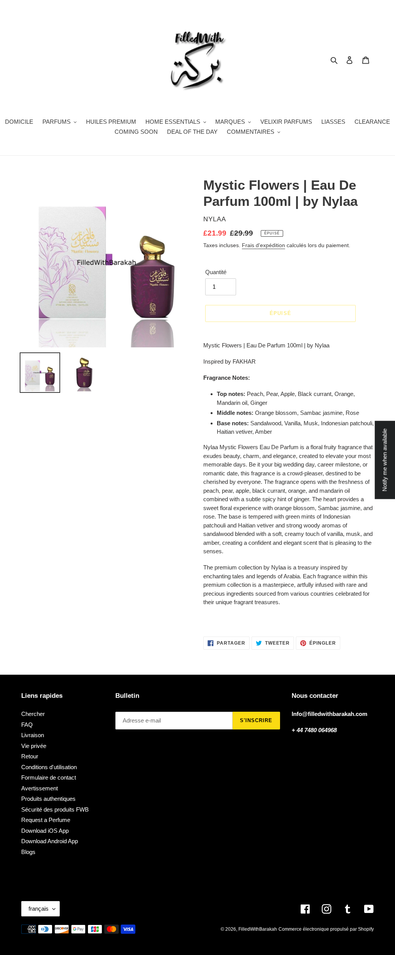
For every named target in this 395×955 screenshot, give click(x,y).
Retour (29, 756)
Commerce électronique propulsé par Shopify (326, 929)
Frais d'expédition (263, 245)
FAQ (27, 724)
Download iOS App (45, 830)
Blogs (28, 852)
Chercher (33, 714)
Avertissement (39, 788)
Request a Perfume (45, 820)
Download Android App (49, 841)
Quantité (215, 272)
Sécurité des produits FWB (55, 809)
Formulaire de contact (48, 777)
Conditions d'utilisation (49, 767)
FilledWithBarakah (257, 929)
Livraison (32, 735)
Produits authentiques (48, 798)
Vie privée (33, 746)
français (39, 908)
